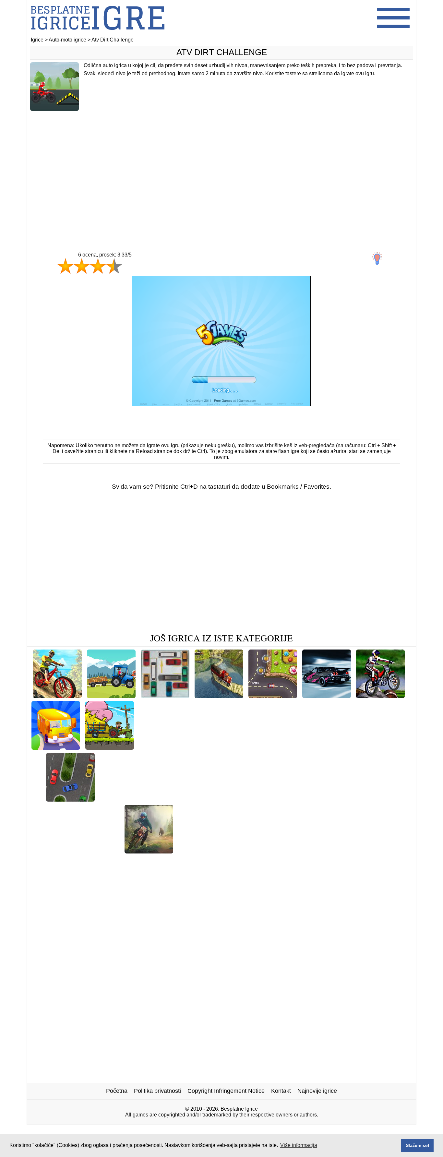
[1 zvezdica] (65, 266)
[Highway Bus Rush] (340, 747)
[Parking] (165, 696)
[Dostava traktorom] (111, 696)
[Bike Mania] (380, 696)
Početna (116, 1091)
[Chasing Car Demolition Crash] (181, 747)
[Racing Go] (326, 696)
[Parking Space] (70, 799)
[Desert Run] (117, 799)
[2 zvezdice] (82, 266)
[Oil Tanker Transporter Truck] (268, 747)
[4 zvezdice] (114, 266)
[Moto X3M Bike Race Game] (245, 799)
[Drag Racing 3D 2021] (183, 861)
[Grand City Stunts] (262, 851)
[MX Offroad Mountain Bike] (57, 696)
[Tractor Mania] (109, 747)
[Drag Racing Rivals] (376, 851)
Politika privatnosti (157, 1091)
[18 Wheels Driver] (318, 851)
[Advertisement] (221, 167)
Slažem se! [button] (417, 1145)
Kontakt (281, 1091)
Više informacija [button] (298, 1145)
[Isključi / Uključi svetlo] (377, 258)
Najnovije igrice (317, 1091)
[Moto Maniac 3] (149, 851)
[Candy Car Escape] (272, 696)
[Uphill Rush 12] (55, 851)
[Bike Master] (101, 851)
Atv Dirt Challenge (221, 52)
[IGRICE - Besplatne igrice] (98, 34)
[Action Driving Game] (169, 799)
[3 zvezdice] (98, 266)
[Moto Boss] (389, 747)
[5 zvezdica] (137, 272)
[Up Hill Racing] (312, 799)
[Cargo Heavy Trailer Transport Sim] (219, 696)
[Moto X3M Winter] (205, 851)
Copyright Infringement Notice (226, 1091)
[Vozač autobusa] (55, 747)
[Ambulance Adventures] (252, 861)
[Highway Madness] (365, 799)
